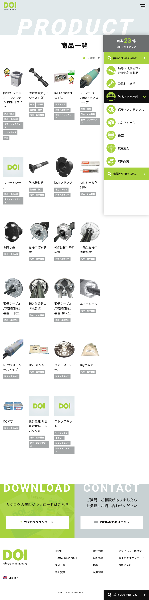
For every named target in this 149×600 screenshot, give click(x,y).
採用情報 (98, 572)
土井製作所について (66, 558)
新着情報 (98, 558)
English (13, 577)
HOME (58, 551)
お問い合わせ (126, 565)
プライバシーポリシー (131, 551)
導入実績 (60, 572)
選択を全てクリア (126, 46)
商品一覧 (60, 565)
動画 (95, 565)
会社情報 (98, 551)
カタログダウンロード (131, 558)
